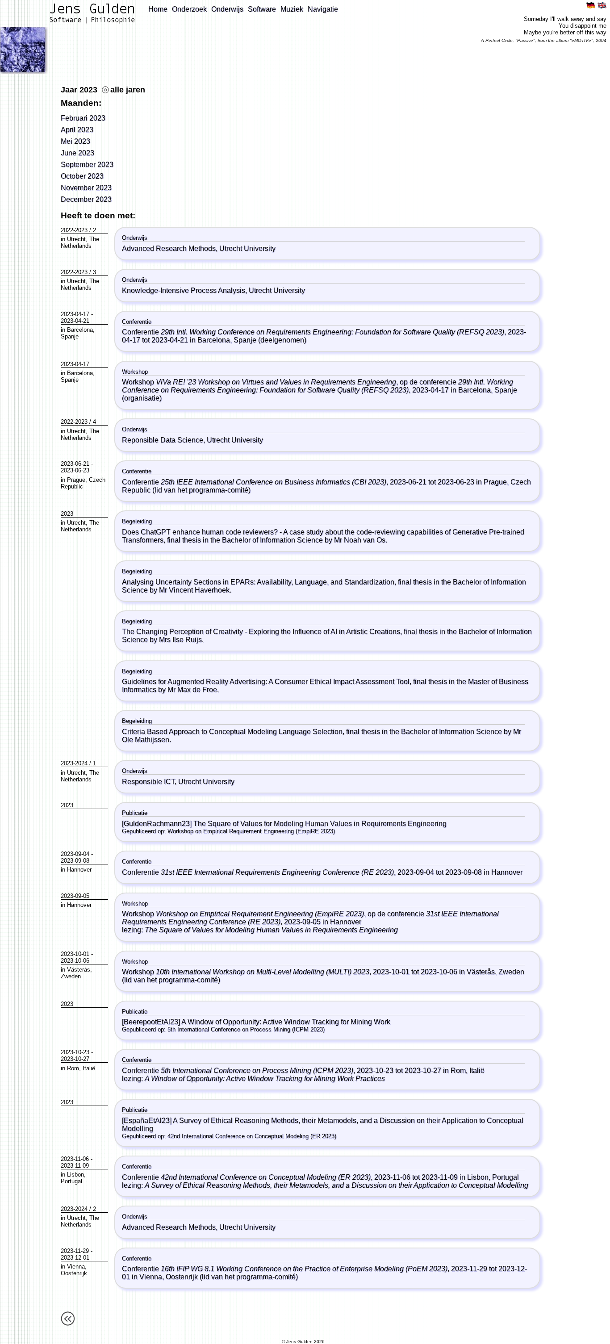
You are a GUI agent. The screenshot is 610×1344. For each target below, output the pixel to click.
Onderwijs (227, 9)
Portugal (71, 1181)
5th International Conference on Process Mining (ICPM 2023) (246, 1029)
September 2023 (87, 164)
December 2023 (86, 199)
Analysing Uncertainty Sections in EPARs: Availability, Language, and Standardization (258, 582)
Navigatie (323, 9)
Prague (76, 479)
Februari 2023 (83, 118)
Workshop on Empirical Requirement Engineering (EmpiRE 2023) (251, 831)
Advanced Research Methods (169, 248)
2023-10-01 (75, 954)
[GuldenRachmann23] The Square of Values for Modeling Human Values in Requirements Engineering (284, 823)
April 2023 (77, 130)
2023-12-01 (75, 1257)
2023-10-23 (75, 1052)
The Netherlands (80, 242)
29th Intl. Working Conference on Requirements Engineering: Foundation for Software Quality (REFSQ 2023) (317, 386)
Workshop (259, 382)
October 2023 (82, 176)
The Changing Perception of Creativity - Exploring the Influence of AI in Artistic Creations (261, 631)
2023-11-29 (75, 1251)
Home (157, 9)
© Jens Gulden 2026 (303, 1341)
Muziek (291, 9)
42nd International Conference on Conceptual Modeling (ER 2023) (251, 1136)
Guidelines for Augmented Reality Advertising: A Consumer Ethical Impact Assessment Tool (265, 681)
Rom (73, 1068)
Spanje (70, 336)
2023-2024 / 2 (78, 1209)
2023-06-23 (75, 470)
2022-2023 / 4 (78, 421)
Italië (89, 1068)
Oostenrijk (74, 1273)
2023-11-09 (75, 1165)
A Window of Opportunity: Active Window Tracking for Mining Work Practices (265, 1078)
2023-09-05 (75, 896)
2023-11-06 (75, 1159)
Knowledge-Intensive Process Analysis (183, 290)
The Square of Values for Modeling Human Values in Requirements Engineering (271, 930)
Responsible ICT (148, 781)
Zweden (71, 976)
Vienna (76, 1266)
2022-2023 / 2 (78, 230)
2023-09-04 (75, 854)
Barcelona (80, 329)
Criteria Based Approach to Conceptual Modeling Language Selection (232, 731)
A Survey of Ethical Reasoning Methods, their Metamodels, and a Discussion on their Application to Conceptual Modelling (336, 1185)
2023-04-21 (75, 320)
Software (262, 9)
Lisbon (75, 1174)
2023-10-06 (75, 960)
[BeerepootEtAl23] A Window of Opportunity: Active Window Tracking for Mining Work (256, 1022)
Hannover (79, 869)
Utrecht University (247, 248)
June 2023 (77, 153)
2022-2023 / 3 (78, 272)
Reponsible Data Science (162, 440)
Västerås (78, 969)
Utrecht (76, 239)
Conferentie (313, 332)
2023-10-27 (75, 1059)
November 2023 (86, 188)
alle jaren (127, 89)
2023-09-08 (75, 860)
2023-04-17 (75, 314)
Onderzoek (189, 9)
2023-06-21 (75, 463)
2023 (67, 513)
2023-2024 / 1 (78, 763)
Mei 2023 (75, 141)
